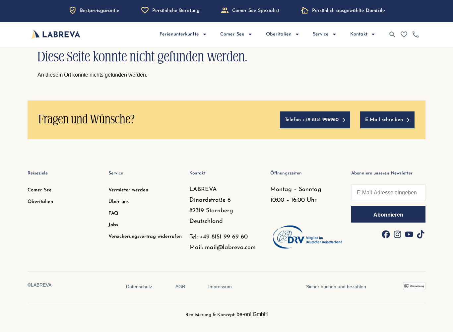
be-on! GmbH (252, 314)
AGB (180, 286)
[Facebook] (386, 234)
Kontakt (358, 34)
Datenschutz (139, 286)
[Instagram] (397, 234)
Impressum (220, 286)
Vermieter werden (128, 190)
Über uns (118, 201)
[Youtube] (409, 234)
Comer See (40, 190)
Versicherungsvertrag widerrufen (145, 236)
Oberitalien (40, 201)
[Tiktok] (420, 234)
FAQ (113, 213)
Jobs (113, 225)
